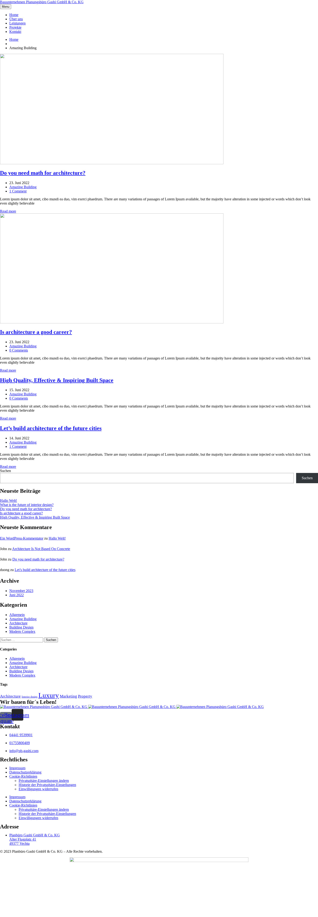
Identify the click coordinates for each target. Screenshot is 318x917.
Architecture (18, 623)
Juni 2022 (16, 595)
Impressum (17, 768)
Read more (8, 211)
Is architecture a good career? (21, 513)
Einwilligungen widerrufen (38, 789)
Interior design (29, 696)
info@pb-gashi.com (23, 751)
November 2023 (21, 591)
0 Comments (18, 350)
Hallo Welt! (8, 501)
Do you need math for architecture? (26, 509)
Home (13, 15)
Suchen (5, 471)
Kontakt (15, 32)
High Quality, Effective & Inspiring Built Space (35, 517)
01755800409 (19, 743)
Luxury (48, 695)
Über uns (16, 19)
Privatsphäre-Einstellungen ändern (44, 781)
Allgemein (17, 615)
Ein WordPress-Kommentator (21, 538)
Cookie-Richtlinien (23, 776)
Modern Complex (22, 631)
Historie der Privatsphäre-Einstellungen (47, 785)
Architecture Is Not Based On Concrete (41, 549)
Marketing (68, 696)
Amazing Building (23, 187)
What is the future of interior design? (27, 505)
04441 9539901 (21, 735)
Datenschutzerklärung (25, 772)
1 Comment (18, 191)
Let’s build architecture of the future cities (45, 570)
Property (85, 696)
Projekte (15, 27)
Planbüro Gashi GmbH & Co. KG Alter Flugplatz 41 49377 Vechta (34, 839)
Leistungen (17, 23)
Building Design (21, 627)
